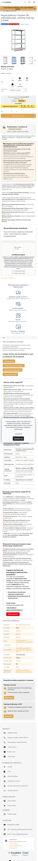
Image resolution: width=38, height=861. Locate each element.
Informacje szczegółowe (7, 278)
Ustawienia (18, 433)
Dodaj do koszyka (19, 116)
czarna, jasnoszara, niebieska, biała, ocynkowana (24, 641)
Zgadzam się (18, 438)
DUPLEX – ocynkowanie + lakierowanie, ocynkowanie (24, 671)
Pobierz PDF (8, 716)
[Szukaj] (25, 2)
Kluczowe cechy (8, 361)
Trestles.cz (15, 855)
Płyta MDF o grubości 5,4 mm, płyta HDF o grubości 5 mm (24, 649)
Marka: (25, 24)
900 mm (18, 634)
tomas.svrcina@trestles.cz (16, 845)
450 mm (18, 637)
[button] (12, 79)
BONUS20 (21, 101)
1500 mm (18, 631)
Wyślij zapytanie (13, 614)
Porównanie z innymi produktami (13, 365)
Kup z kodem (18, 103)
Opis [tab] (3, 337)
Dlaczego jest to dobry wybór (12, 370)
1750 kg (18, 661)
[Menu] (34, 2)
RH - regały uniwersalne (10, 11)
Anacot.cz (25, 855)
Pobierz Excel (9, 697)
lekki (17, 667)
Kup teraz (20, 121)
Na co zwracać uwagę (10, 374)
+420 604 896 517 (13, 843)
